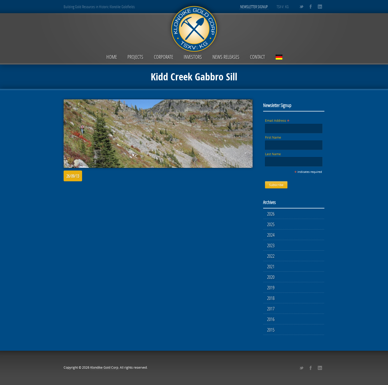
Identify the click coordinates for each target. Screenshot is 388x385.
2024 (271, 235)
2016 (271, 319)
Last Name (273, 154)
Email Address (277, 120)
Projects (135, 56)
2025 (271, 224)
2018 (271, 298)
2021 (271, 266)
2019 (271, 287)
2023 (271, 245)
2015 (271, 329)
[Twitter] (301, 6)
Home (111, 56)
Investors (193, 56)
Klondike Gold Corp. (104, 367)
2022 (271, 256)
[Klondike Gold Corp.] (194, 28)
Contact (257, 56)
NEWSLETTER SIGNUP (254, 6)
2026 (271, 214)
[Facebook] (310, 6)
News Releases (225, 56)
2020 (271, 277)
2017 (271, 308)
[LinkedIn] (319, 6)
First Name (273, 137)
